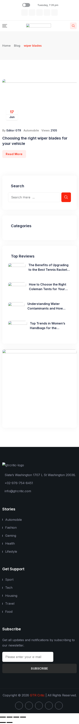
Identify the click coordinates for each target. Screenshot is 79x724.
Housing (11, 596)
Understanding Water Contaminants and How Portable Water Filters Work (48, 308)
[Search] (73, 25)
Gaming (10, 535)
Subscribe (39, 668)
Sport (9, 579)
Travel (9, 603)
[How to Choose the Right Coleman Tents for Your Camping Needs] (17, 289)
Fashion (11, 527)
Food (8, 611)
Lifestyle (11, 551)
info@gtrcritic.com (18, 491)
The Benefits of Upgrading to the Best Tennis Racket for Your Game (48, 269)
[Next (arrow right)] (9, 722)
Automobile (31, 130)
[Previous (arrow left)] (3, 722)
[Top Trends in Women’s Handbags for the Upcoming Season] (17, 328)
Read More (14, 154)
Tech (8, 587)
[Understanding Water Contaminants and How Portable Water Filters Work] (16, 308)
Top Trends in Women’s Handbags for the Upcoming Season (47, 327)
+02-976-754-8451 (19, 483)
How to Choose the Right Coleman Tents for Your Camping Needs (47, 289)
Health (10, 543)
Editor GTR (14, 130)
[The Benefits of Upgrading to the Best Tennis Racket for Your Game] (17, 270)
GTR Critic (37, 695)
